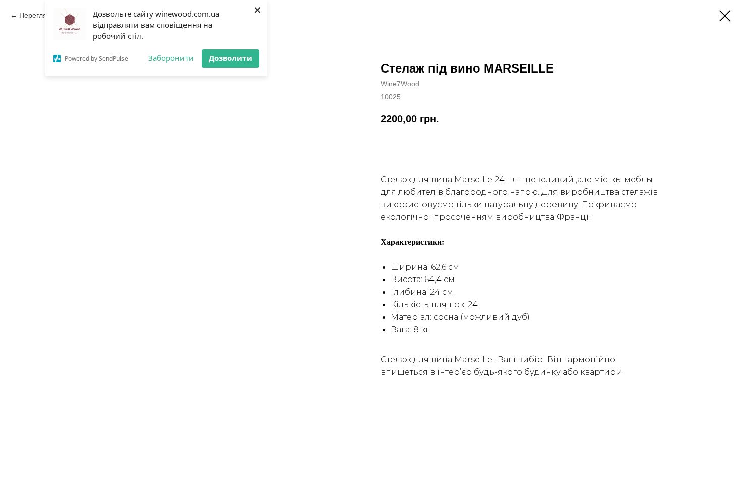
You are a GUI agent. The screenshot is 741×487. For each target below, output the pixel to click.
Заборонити (171, 58)
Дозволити (230, 58)
